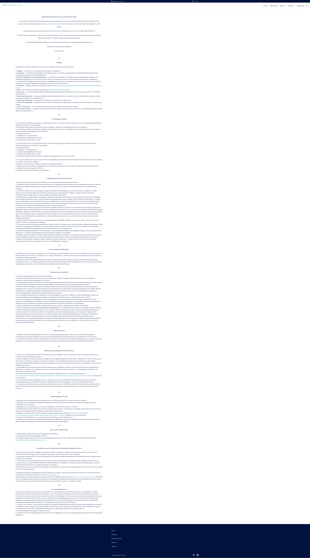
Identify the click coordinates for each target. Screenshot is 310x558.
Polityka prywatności (116, 538)
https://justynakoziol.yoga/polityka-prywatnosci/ (31, 440)
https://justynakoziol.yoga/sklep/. (55, 24)
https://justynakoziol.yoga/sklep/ (59, 90)
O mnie (265, 5)
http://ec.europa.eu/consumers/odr (84, 477)
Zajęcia (282, 5)
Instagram (113, 546)
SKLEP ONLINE (273, 5)
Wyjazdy (290, 5)
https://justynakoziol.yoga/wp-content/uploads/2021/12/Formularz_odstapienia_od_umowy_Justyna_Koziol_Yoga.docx (54, 376)
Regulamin (114, 534)
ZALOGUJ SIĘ (300, 5)
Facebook (113, 542)
